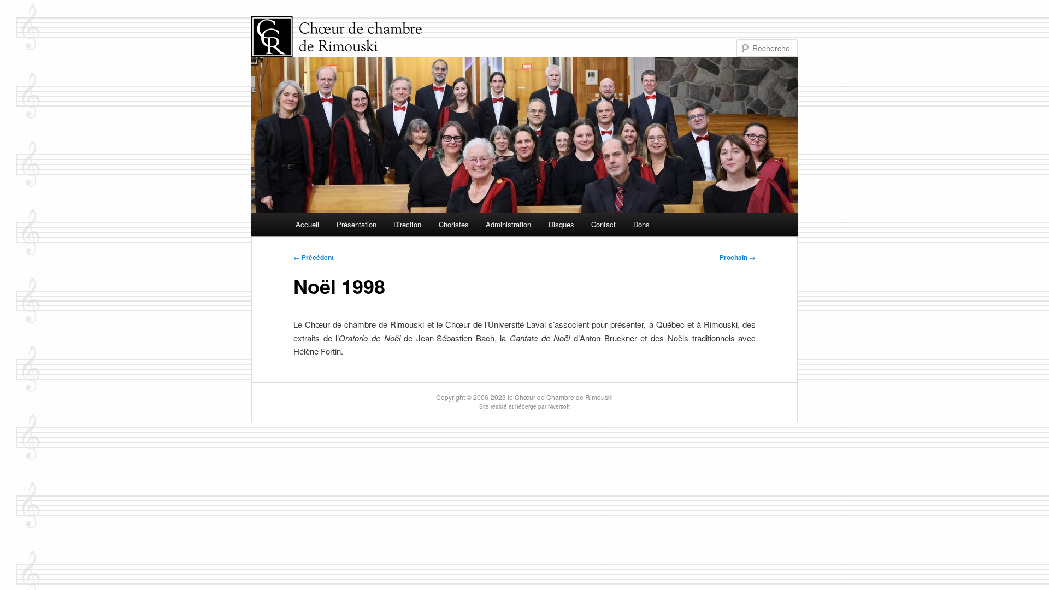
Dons (641, 224)
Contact (603, 224)
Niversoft (559, 406)
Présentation (356, 224)
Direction (407, 224)
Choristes (454, 224)
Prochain (738, 257)
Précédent (313, 257)
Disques (561, 224)
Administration (508, 224)
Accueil (307, 224)
